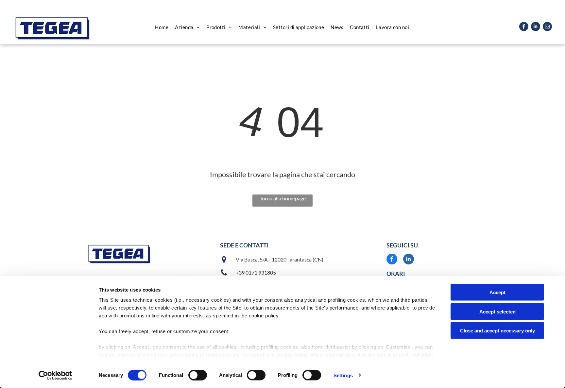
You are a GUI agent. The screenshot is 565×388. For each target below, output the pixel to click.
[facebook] (523, 27)
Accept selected (497, 311)
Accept (497, 292)
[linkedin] (535, 27)
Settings (343, 375)
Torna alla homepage (283, 198)
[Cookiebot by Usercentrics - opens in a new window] (55, 375)
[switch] (197, 375)
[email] (547, 27)
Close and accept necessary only (497, 330)
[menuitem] (162, 27)
